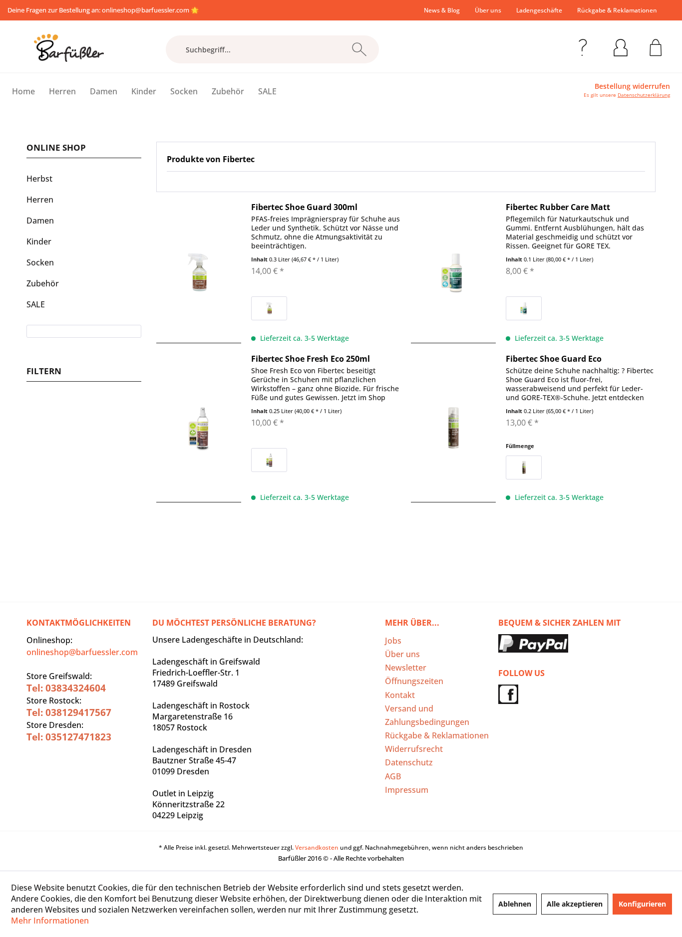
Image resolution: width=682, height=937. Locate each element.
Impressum (406, 789)
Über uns (488, 10)
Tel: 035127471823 (68, 736)
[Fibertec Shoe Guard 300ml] (198, 272)
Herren (39, 199)
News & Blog (442, 10)
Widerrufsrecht (414, 748)
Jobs (393, 640)
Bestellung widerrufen (632, 86)
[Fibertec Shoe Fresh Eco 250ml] (198, 428)
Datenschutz (409, 762)
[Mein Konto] (621, 45)
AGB (393, 776)
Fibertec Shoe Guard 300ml (304, 207)
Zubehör (42, 283)
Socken (40, 262)
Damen (40, 220)
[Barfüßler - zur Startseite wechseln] (69, 48)
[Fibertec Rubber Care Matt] (453, 272)
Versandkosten (317, 847)
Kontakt (400, 695)
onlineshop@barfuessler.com (145, 9)
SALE (35, 304)
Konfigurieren (642, 904)
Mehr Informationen (50, 920)
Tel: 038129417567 (68, 712)
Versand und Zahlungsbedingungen (427, 715)
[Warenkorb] (656, 45)
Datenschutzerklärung (644, 94)
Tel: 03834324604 (66, 688)
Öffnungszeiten (414, 681)
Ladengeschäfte (539, 10)
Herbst (39, 178)
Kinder (38, 241)
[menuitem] (441, 10)
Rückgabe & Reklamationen (617, 10)
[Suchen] (359, 49)
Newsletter (405, 667)
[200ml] (524, 467)
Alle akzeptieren (575, 904)
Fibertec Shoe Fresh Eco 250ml (310, 359)
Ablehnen (514, 904)
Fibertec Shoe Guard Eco (554, 359)
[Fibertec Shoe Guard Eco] (453, 428)
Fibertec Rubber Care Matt (558, 207)
